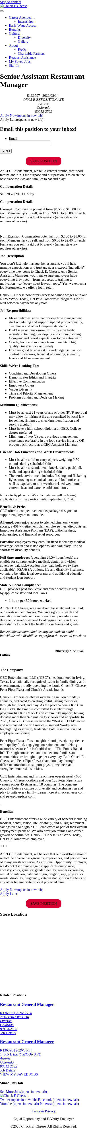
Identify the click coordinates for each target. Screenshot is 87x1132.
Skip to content (10, 2)
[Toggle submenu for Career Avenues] (33, 18)
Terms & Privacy (44, 1111)
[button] (21, 119)
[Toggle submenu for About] (19, 46)
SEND (6, 151)
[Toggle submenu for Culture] (21, 34)
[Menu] (2, 11)
